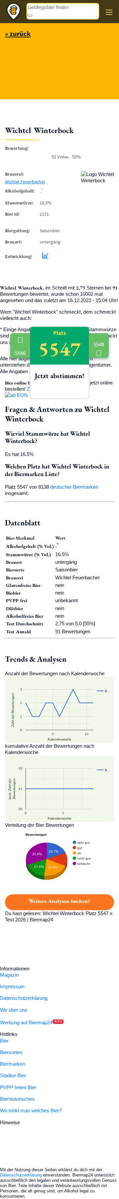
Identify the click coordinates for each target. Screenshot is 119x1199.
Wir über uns (13, 1010)
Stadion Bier (13, 1075)
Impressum (12, 986)
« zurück (18, 33)
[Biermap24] (13, 11)
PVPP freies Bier (18, 1087)
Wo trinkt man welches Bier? (31, 1110)
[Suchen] (29, 16)
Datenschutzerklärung (24, 998)
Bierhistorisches (17, 1099)
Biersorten (11, 1052)
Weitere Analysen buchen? (59, 901)
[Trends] (44, 256)
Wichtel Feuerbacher (25, 182)
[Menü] (109, 12)
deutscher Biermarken (74, 487)
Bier (4, 1041)
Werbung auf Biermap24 (26, 1022)
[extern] (42, 1122)
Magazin (9, 975)
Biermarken (12, 1064)
